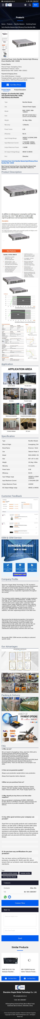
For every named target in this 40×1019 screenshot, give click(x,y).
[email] (9, 897)
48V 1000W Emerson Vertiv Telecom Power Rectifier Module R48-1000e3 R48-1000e (9, 971)
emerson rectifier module (10, 873)
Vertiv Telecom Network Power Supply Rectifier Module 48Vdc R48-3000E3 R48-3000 (29, 971)
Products (9, 24)
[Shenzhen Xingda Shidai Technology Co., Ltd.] (9, 5)
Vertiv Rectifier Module (9, 877)
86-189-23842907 (33, 1)
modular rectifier (25, 873)
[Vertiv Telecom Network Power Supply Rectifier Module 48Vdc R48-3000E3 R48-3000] (29, 960)
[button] (5, 56)
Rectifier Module (19, 24)
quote (35, 5)
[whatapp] (5, 897)
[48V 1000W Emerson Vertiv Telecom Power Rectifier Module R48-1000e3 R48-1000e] (10, 960)
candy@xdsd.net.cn (9, 1)
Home (3, 24)
